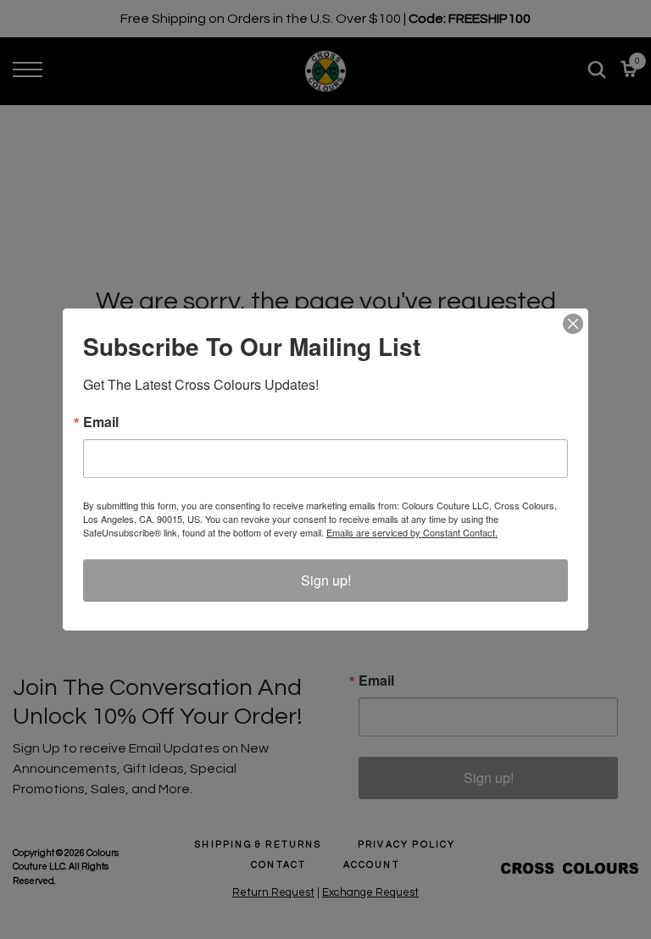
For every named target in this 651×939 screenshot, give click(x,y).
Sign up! (326, 580)
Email (101, 422)
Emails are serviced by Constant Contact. (412, 532)
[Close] (573, 324)
